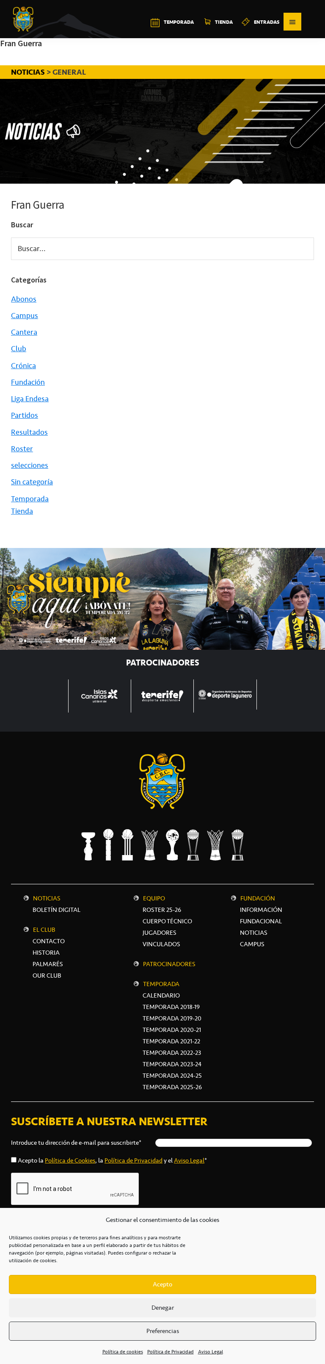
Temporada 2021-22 (171, 1041)
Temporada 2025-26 (172, 1087)
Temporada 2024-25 (172, 1076)
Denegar (162, 1308)
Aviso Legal (210, 1352)
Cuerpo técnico (167, 921)
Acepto (162, 1284)
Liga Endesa (30, 399)
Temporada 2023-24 (172, 1064)
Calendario (161, 995)
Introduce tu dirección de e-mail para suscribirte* (76, 1143)
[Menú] (292, 22)
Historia (46, 953)
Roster (22, 449)
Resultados (29, 432)
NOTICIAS (29, 72)
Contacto (49, 941)
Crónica (23, 366)
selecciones (29, 465)
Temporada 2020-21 (172, 1030)
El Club (44, 930)
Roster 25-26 (162, 910)
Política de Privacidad (170, 1352)
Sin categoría (32, 482)
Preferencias (162, 1331)
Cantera (24, 332)
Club (18, 349)
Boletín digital (56, 910)
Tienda (22, 511)
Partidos (24, 415)
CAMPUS (252, 944)
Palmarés (48, 964)
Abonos (23, 299)
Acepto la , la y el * (112, 1160)
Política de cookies (122, 1352)
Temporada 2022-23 (172, 1053)
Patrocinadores (169, 964)
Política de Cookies (70, 1160)
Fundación (28, 382)
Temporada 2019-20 (172, 1018)
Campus (24, 315)
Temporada (30, 499)
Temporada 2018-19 (171, 1007)
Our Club (47, 975)
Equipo (154, 898)
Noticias (47, 898)
